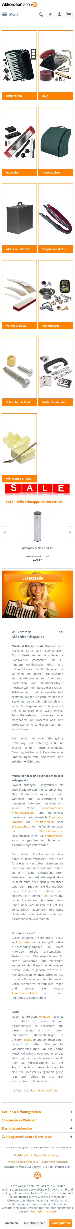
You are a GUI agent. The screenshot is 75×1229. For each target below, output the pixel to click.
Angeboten (45, 1016)
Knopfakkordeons (23, 812)
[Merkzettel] (50, 14)
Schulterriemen (44, 822)
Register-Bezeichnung (46, 1155)
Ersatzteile (32, 578)
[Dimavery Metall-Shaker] (37, 526)
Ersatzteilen (23, 942)
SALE (46, 896)
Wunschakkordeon (51, 831)
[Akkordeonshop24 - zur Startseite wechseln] (20, 5)
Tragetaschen (20, 826)
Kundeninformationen (55, 1161)
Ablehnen (11, 1223)
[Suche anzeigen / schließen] (40, 14)
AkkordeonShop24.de (43, 1090)
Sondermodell (54, 836)
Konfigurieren (61, 1223)
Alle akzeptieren (34, 1223)
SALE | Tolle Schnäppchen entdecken (34, 502)
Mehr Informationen (43, 1211)
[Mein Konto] (59, 14)
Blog (27, 1039)
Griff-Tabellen (21, 1155)
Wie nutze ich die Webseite (23, 1161)
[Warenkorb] (69, 14)
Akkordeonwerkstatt (24, 993)
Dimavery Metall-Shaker (37, 548)
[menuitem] (10, 14)
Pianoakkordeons (52, 808)
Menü (13, 14)
